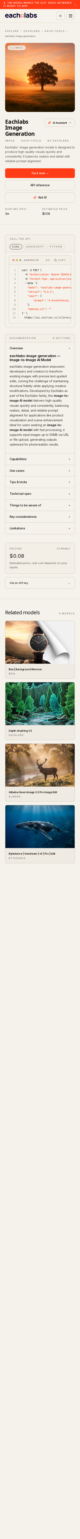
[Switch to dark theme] (60, 16)
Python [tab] (56, 246)
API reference (40, 185)
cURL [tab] (16, 246)
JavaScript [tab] (34, 246)
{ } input (16, 47)
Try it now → (40, 173)
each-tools (55, 31)
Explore (12, 31)
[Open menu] (70, 16)
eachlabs (32, 31)
